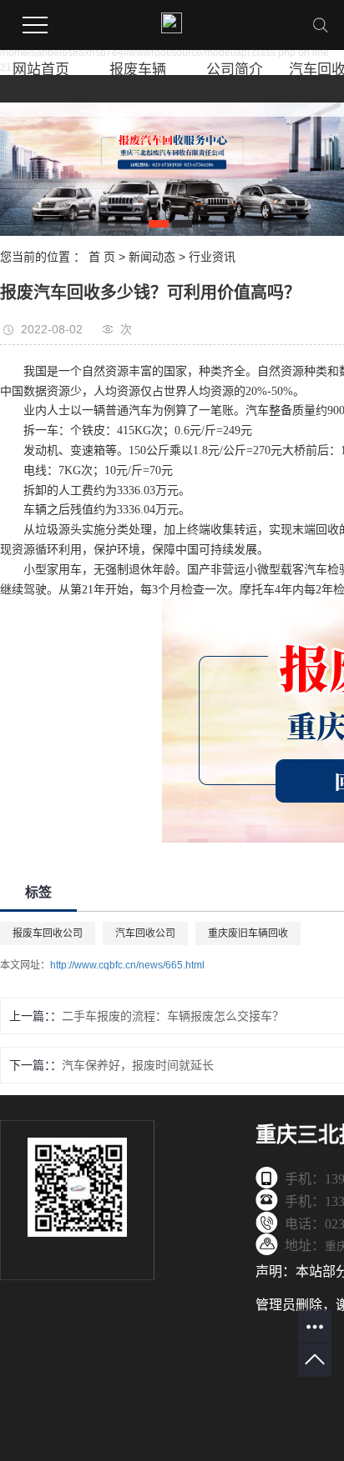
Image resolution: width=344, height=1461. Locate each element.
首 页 (102, 256)
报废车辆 (137, 70)
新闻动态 (152, 256)
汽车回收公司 (145, 933)
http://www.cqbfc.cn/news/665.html (127, 965)
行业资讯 (212, 256)
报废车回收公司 (48, 933)
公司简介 (234, 70)
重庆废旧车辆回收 (248, 933)
